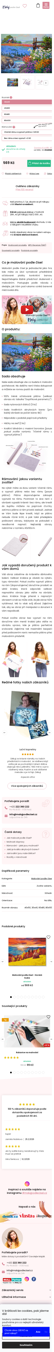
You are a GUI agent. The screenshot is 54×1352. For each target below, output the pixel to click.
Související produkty (11, 249)
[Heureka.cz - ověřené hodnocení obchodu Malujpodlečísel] (8, 186)
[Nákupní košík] (37, 5)
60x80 (7, 112)
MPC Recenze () (37, 243)
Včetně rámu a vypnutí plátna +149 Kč (21, 130)
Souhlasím (26, 1345)
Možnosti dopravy (15, 844)
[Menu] (46, 5)
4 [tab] (20, 999)
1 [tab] (10, 999)
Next (47, 734)
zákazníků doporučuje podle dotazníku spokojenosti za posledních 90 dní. (26, 1114)
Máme (23, 220)
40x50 (7, 106)
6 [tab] (28, 999)
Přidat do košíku (39, 161)
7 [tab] (31, 999)
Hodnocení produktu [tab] (17, 243)
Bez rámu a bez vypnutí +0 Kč (17, 136)
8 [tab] (35, 999)
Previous (2, 963)
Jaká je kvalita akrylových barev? (23, 851)
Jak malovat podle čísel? (19, 840)
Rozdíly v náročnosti (17, 859)
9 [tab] (38, 999)
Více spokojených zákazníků (26, 788)
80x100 (7, 119)
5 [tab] (24, 999)
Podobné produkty (29, 249)
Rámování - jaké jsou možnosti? (23, 847)
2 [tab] (13, 999)
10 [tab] (42, 999)
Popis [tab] (4, 243)
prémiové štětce (25, 210)
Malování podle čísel (39, 880)
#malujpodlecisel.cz (33, 1195)
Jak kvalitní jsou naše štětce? (21, 855)
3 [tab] (17, 999)
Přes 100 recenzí (24, 188)
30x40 (7, 100)
